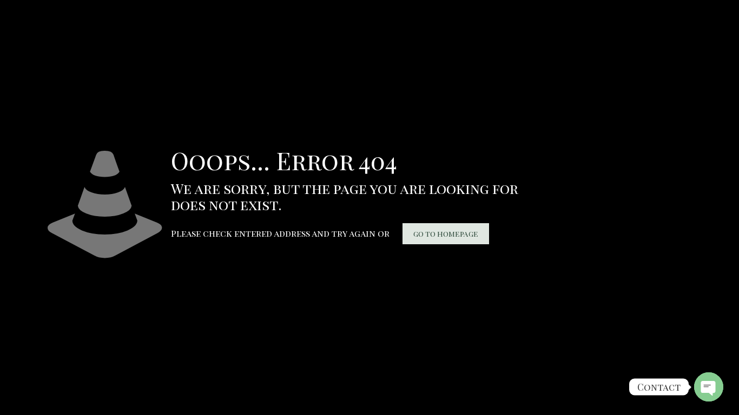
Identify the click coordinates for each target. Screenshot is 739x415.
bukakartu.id (8, 8)
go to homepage (445, 234)
